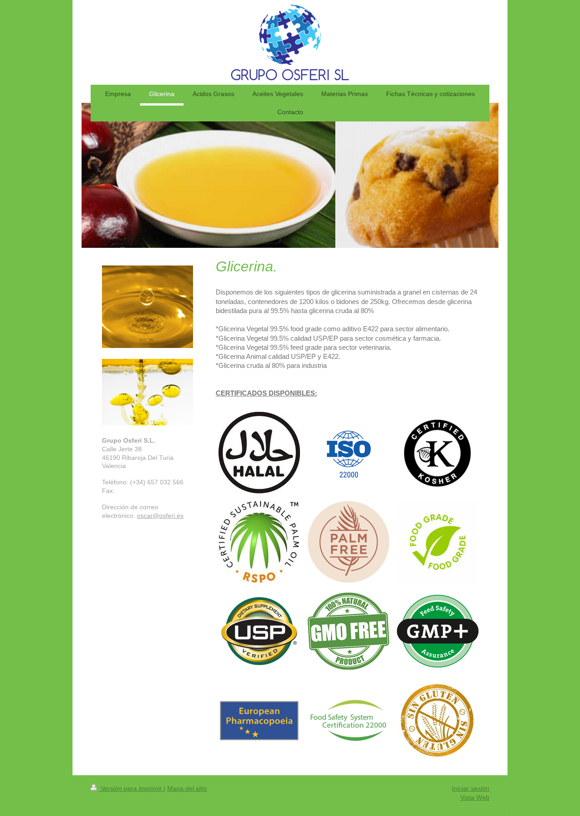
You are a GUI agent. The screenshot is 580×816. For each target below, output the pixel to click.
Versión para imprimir (131, 788)
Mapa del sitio (187, 788)
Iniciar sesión (470, 788)
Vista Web (474, 797)
